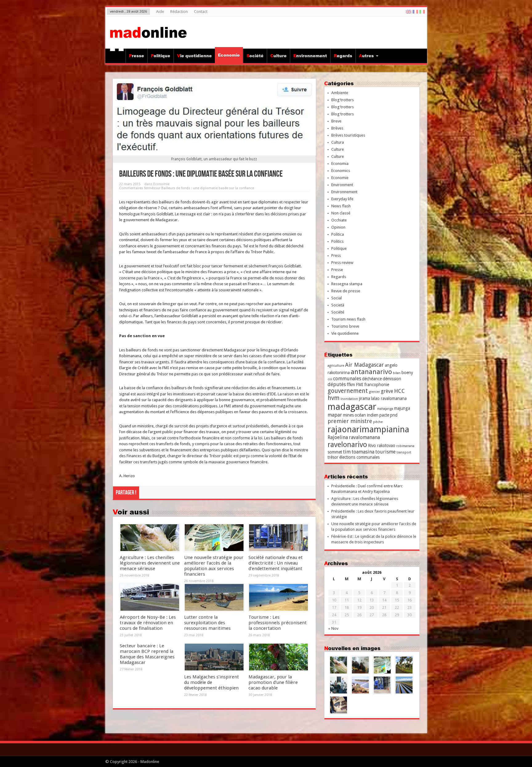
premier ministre (350, 421)
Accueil (116, 57)
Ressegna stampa (346, 284)
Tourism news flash (348, 319)
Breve (336, 121)
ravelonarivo (347, 444)
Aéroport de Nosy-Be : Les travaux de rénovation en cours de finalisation (148, 622)
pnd (393, 415)
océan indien (366, 415)
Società (337, 305)
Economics (340, 170)
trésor (333, 457)
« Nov (333, 628)
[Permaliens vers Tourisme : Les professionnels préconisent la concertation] (278, 597)
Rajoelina (338, 437)
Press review (342, 262)
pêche (378, 422)
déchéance (372, 378)
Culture (278, 55)
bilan (397, 373)
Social (336, 298)
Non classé (340, 213)
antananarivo (371, 372)
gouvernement (348, 390)
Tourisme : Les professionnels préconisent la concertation (277, 622)
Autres (366, 55)
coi (330, 379)
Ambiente (339, 92)
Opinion (338, 227)
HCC (399, 391)
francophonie (376, 384)
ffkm (351, 384)
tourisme (385, 452)
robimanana (405, 446)
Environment (342, 184)
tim (347, 452)
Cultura (337, 142)
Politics (337, 241)
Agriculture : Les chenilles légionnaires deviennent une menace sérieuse (150, 563)
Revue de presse (345, 291)
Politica (337, 234)
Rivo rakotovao (381, 445)
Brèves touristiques (348, 135)
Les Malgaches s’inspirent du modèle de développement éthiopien (211, 682)
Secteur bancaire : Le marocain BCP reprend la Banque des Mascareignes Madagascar (147, 654)
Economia (340, 163)
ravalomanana (364, 437)
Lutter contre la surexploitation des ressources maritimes (207, 622)
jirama (364, 398)
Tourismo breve (345, 326)
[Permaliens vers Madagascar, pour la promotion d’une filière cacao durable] (278, 657)
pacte (384, 415)
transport (404, 452)
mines (348, 415)
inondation (349, 399)
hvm (334, 397)
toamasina (363, 452)
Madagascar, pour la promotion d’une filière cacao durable (273, 682)
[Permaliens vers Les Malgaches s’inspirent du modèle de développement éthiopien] (214, 657)
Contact (201, 11)
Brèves (337, 128)
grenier (374, 392)
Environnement (310, 55)
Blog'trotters (342, 100)
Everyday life (342, 199)
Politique (160, 55)
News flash (341, 206)
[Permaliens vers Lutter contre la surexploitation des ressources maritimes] (214, 597)
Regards (343, 55)
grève (387, 391)
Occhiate (339, 220)
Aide (160, 11)
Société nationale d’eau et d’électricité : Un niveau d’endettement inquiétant (275, 563)
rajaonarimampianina (368, 429)
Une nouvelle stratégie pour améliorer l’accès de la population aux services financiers (214, 566)
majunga (402, 408)
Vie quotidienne (194, 55)
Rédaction (179, 11)
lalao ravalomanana (389, 398)
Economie (229, 55)
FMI (359, 384)
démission (392, 378)
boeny (407, 372)
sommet (335, 451)
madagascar (352, 406)
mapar (335, 415)
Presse (136, 55)
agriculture (336, 366)
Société (255, 55)
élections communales (359, 457)
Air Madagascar (364, 365)
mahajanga (385, 409)
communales (347, 379)
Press (336, 255)
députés (337, 384)
